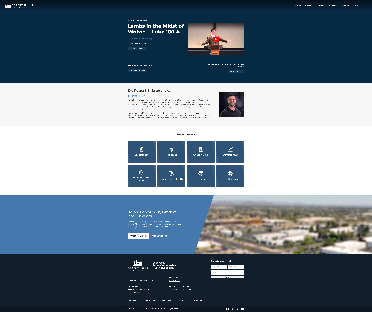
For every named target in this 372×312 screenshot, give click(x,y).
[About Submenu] (323, 5)
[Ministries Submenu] (313, 5)
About (320, 6)
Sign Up (227, 277)
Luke (142, 48)
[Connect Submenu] (349, 5)
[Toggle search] (364, 5)
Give (356, 6)
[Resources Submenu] (337, 5)
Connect (345, 6)
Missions (133, 48)
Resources (333, 6)
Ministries (308, 6)
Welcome (297, 6)
